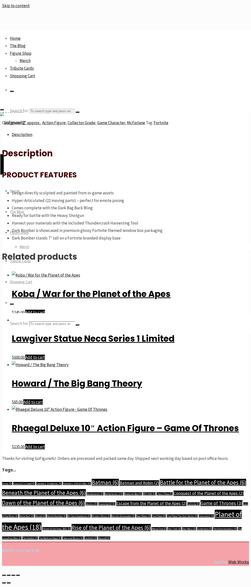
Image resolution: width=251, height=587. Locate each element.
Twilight (90, 538)
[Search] (12, 91)
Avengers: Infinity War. (77, 483)
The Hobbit (30, 538)
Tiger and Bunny (73, 538)
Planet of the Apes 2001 (56, 528)
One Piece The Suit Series (182, 516)
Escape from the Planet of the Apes (151, 503)
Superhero (204, 528)
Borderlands (95, 493)
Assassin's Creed (24, 483)
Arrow (7, 483)
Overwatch (206, 516)
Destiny (92, 504)
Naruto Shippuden (123, 516)
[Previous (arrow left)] (4, 583)
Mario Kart (26, 516)
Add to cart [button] (35, 357)
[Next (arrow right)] (9, 583)
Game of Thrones (221, 503)
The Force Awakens (225, 528)
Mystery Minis (101, 516)
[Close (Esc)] (18, 575)
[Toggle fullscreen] (9, 575)
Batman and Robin (139, 483)
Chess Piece (164, 493)
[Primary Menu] (2, 164)
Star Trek (174, 528)
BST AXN (149, 493)
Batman (105, 482)
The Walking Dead (50, 538)
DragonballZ (106, 504)
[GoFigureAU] (12, 122)
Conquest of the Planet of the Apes (209, 493)
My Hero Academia (79, 516)
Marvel (40, 516)
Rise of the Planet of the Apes (111, 527)
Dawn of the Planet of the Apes (43, 502)
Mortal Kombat (56, 516)
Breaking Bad (133, 493)
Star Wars (189, 528)
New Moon (143, 516)
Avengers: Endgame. (49, 483)
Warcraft (104, 538)
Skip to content (16, 5)
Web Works (238, 562)
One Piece (159, 516)
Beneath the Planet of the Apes (44, 492)
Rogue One (159, 528)
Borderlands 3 (113, 493)
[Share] (13, 575)
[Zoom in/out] (4, 575)
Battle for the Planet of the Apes (203, 482)
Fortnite (193, 504)
